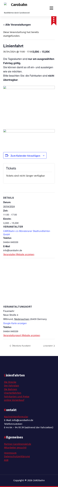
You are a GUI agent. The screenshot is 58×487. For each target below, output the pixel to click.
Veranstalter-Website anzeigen (18, 254)
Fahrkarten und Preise (16, 396)
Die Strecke (10, 382)
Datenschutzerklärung (17, 456)
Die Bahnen (10, 389)
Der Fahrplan (11, 385)
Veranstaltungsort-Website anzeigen (21, 335)
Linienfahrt (48, 345)
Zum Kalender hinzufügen (25, 155)
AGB (6, 460)
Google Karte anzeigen (15, 323)
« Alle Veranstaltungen (17, 24)
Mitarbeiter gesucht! (15, 447)
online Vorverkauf (14, 400)
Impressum (10, 452)
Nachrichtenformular (16, 416)
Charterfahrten (12, 392)
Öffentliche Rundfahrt (20, 345)
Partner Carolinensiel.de (17, 444)
